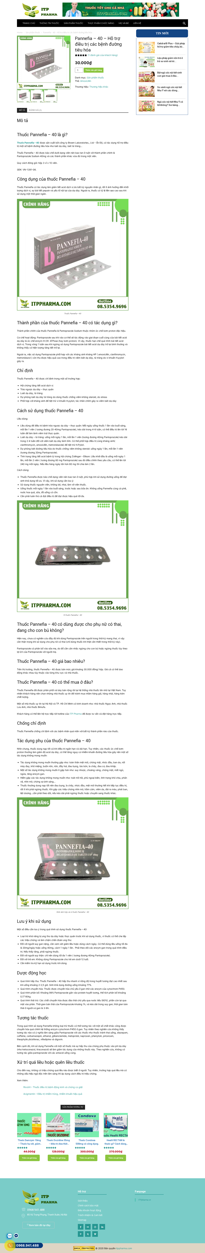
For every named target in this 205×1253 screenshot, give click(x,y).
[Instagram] (95, 1227)
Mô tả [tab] (22, 110)
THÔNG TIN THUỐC (49, 23)
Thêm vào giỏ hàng (93, 70)
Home (20, 32)
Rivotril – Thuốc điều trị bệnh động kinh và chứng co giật (53, 1087)
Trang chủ (29, 23)
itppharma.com (124, 1248)
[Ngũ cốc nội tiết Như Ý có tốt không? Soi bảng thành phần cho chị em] (147, 105)
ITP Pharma (76, 713)
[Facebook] (80, 1227)
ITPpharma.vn (144, 1200)
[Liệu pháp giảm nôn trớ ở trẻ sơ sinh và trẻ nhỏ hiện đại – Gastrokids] (147, 62)
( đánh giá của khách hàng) (103, 55)
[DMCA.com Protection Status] (84, 1249)
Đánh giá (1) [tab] (35, 110)
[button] (184, 23)
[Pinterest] (80, 1234)
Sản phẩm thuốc (73, 23)
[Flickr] (88, 1227)
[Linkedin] (102, 1227)
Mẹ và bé (124, 23)
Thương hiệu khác (98, 86)
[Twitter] (88, 1234)
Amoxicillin (85, 81)
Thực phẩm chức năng (101, 23)
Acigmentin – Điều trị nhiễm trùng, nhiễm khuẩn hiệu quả (52, 1093)
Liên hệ (137, 23)
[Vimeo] (95, 1234)
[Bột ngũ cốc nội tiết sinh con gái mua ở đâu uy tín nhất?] (147, 76)
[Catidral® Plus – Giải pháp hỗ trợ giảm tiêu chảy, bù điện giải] (147, 47)
